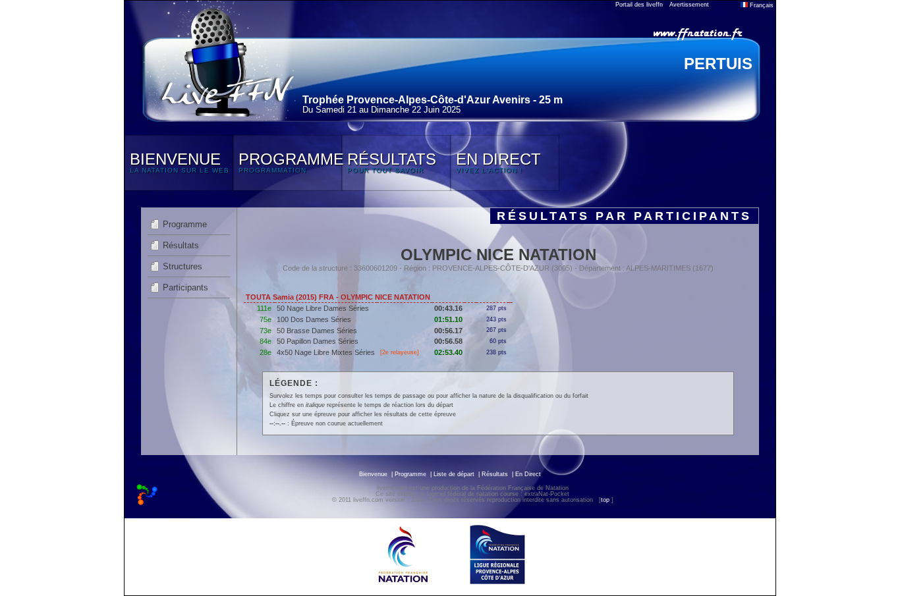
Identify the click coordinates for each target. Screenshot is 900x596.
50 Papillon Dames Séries (317, 341)
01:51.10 (448, 319)
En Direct (528, 474)
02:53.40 (448, 352)
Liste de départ (454, 474)
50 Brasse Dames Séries (317, 331)
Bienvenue (373, 474)
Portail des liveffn (639, 4)
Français (760, 5)
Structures (182, 266)
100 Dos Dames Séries (314, 319)
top (605, 500)
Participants (185, 287)
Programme (185, 224)
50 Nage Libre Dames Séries (323, 308)
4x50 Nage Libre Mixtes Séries (326, 352)
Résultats (181, 245)
